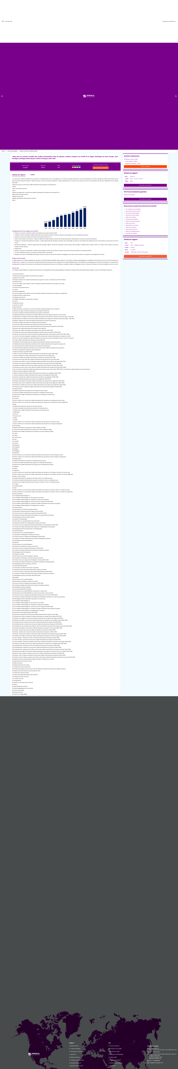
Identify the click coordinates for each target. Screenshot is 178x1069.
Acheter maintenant (145, 166)
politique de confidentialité (116, 1054)
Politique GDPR (113, 1057)
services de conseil (114, 1051)
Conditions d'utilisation (115, 1060)
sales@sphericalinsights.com (169, 21)
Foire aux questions (114, 1046)
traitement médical (75, 1048)
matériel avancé (75, 1046)
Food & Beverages (12, 151)
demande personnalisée (145, 199)
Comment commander (116, 1048)
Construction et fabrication (77, 1060)
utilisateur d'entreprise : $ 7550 (132, 163)
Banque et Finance (75, 1057)
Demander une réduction (145, 185)
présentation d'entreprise (116, 1063)
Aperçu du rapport (19, 175)
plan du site (113, 1065)
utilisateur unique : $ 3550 (131, 159)
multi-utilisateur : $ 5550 (131, 161)
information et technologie (77, 1051)
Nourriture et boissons (76, 1063)
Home (3, 151)
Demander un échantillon (101, 167)
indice (32, 175)
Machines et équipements (77, 1065)
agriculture (73, 1054)
